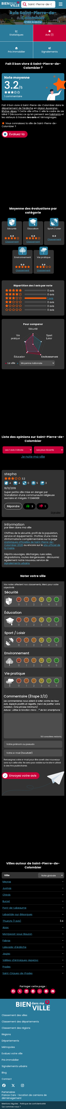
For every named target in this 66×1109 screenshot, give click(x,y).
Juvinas (7, 888)
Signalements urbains (14, 1066)
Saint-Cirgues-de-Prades (17, 973)
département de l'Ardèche (17, 108)
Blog (4, 1072)
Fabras (6, 940)
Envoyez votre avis (22, 776)
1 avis (50, 298)
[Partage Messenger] (46, 991)
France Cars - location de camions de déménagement (24, 1096)
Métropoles (8, 1047)
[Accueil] (10, 4)
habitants (55, 114)
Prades (6, 966)
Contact (7, 1079)
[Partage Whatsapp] (39, 991)
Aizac (6, 927)
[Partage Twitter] (19, 991)
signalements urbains (17, 563)
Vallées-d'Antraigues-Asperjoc (20, 960)
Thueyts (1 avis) (12, 921)
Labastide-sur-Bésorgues (17, 914)
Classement (12, 241)
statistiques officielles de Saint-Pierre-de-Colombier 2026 (29, 543)
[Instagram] (22, 1085)
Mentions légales (10, 1103)
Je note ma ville (33, 456)
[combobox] (38, 4)
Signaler (56, 512)
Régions (6, 1034)
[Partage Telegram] (33, 991)
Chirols (6, 894)
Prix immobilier (10, 1060)
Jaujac (6, 953)
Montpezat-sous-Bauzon (17, 934)
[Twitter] (13, 1085)
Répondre (13, 506)
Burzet (6, 901)
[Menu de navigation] (60, 4)
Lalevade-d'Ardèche (14, 947)
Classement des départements (20, 1021)
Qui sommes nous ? (11, 1106)
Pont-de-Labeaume (14, 908)
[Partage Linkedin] (26, 991)
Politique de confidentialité (33, 1103)
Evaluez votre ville (12, 1053)
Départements (10, 1040)
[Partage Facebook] (13, 991)
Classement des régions (16, 1028)
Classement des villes (14, 1015)
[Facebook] (4, 1085)
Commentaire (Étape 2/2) (32, 703)
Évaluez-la (17, 134)
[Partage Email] (52, 991)
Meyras (7, 881)
